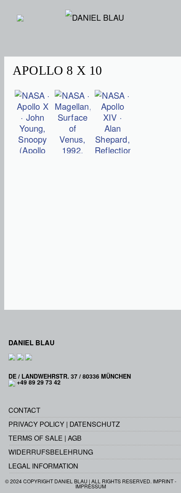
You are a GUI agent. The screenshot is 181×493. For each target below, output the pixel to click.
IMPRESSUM (90, 486)
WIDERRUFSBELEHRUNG (50, 452)
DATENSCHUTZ (94, 424)
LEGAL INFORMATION (43, 466)
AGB (75, 438)
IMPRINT (163, 481)
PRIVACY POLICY (36, 424)
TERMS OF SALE (35, 438)
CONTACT (24, 410)
